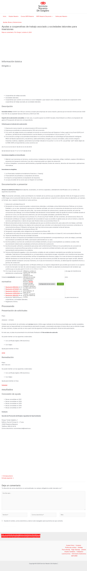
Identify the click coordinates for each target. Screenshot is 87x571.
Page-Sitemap (75, 549)
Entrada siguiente (8, 478)
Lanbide (83, 549)
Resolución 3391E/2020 (13, 293)
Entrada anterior (7, 476)
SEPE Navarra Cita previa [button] (43, 16)
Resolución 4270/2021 (12, 289)
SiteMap (80, 547)
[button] (52, 16)
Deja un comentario (7, 32)
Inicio (4, 16)
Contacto (78, 545)
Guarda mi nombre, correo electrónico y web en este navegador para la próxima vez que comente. (33, 521)
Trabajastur (79, 551)
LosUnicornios (66, 554)
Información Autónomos (79, 554)
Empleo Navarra (13, 16)
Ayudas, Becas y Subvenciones (12, 22)
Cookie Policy (70, 545)
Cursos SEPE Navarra (27, 16)
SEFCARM (74, 556)
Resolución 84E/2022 (12, 287)
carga (3, 353)
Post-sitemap (66, 549)
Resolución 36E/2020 (12, 295)
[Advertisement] (43, 47)
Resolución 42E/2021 (12, 291)
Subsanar (4, 385)
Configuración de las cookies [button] (47, 284)
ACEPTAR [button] (60, 284)
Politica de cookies (70, 547)
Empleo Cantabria (70, 551)
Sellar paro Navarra (61, 16)
